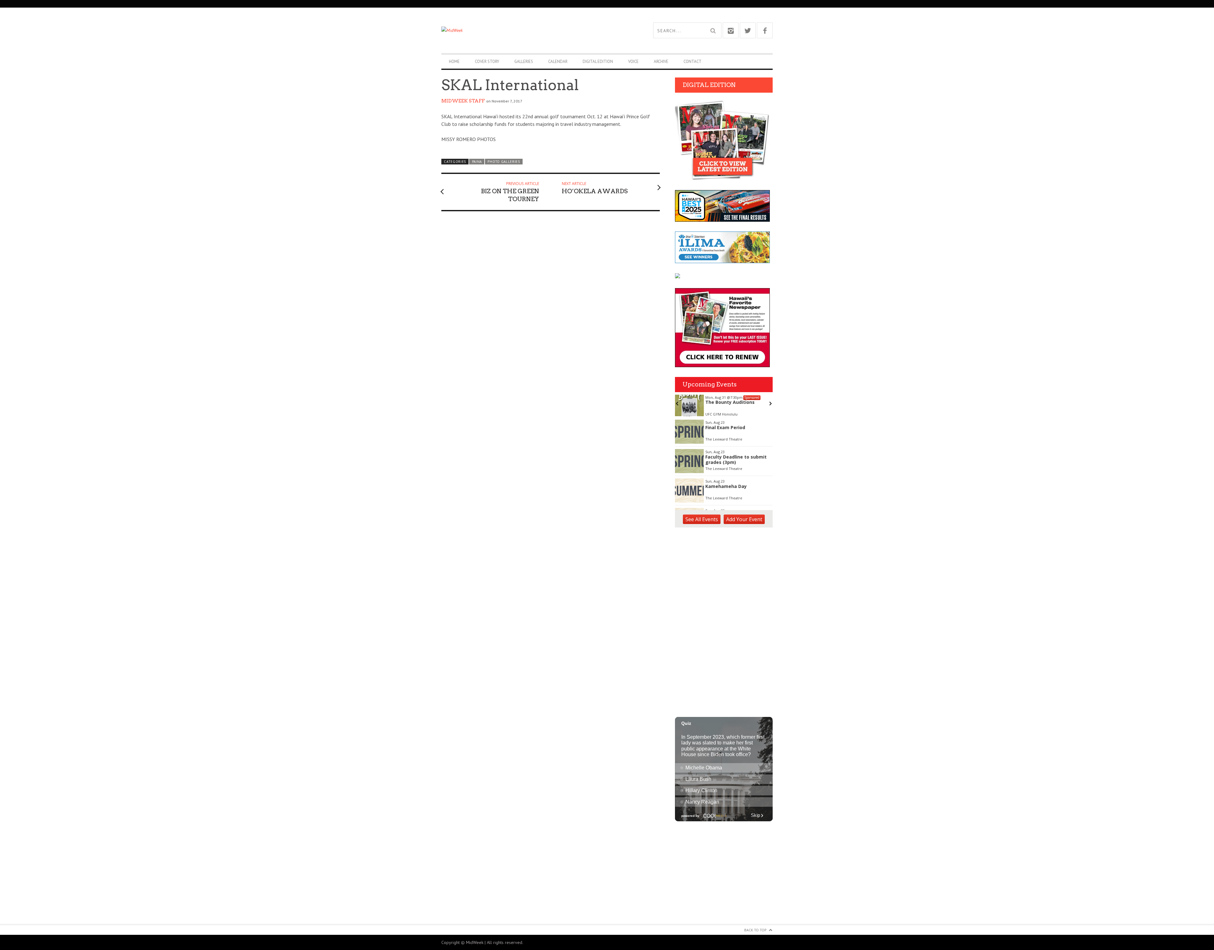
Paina (477, 161)
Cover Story (487, 61)
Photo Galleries (503, 161)
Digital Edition (598, 61)
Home (454, 61)
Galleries (523, 61)
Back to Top (755, 930)
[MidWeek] (524, 30)
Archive (661, 61)
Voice (633, 61)
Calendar (557, 61)
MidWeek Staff (463, 101)
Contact (693, 61)
